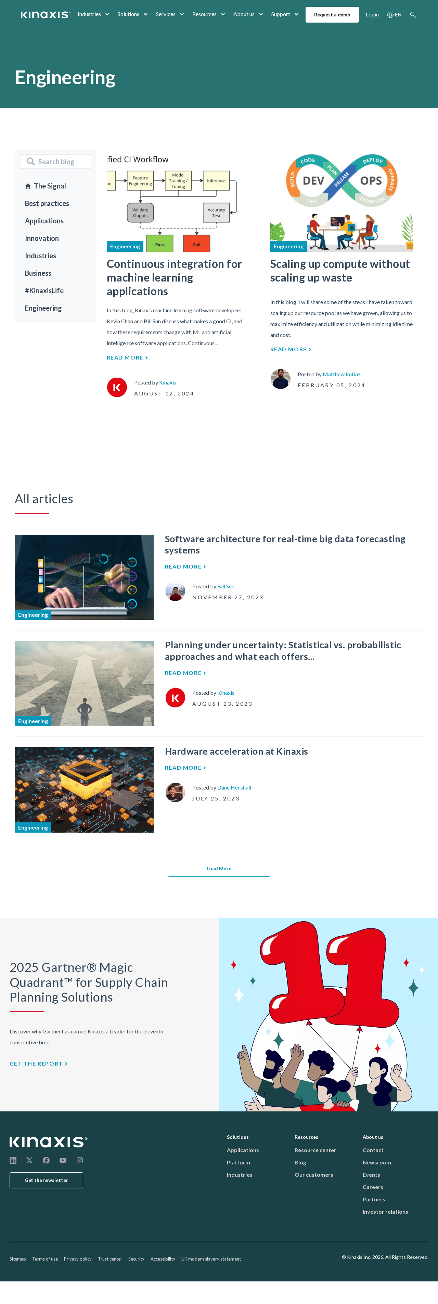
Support (280, 14)
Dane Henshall (234, 787)
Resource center (315, 1150)
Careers (373, 1187)
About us (244, 14)
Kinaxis (167, 382)
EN (398, 14)
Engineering (43, 308)
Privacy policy (78, 1259)
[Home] (49, 1142)
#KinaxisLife (44, 290)
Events (371, 1174)
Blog (300, 1162)
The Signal (50, 186)
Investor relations (385, 1211)
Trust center (110, 1259)
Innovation (42, 238)
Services (166, 14)
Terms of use (45, 1259)
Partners (374, 1199)
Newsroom (377, 1162)
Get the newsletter (46, 1180)
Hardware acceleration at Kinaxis (236, 751)
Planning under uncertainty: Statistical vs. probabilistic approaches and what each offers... (283, 650)
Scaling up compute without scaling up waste (340, 270)
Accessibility (163, 1259)
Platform (238, 1162)
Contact (373, 1150)
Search (413, 15)
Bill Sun (225, 586)
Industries (89, 14)
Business (38, 273)
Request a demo (332, 14)
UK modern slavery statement (211, 1259)
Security (136, 1259)
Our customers (314, 1174)
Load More (219, 868)
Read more (125, 357)
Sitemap (18, 1259)
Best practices (47, 203)
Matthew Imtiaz (342, 374)
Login (372, 14)
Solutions (128, 14)
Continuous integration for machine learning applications (174, 277)
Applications (44, 221)
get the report (36, 1063)
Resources (204, 14)
